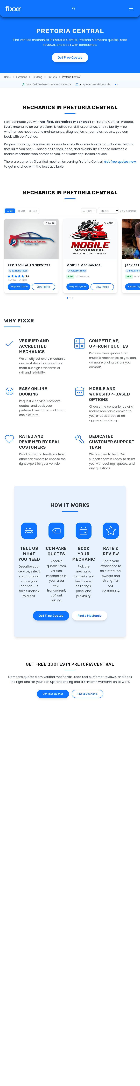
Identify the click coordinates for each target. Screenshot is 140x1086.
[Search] (74, 8)
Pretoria (52, 77)
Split (23, 210)
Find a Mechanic (89, 616)
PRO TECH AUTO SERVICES (29, 265)
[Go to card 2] (70, 298)
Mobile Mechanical (84, 265)
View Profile (43, 286)
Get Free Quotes (51, 616)
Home (7, 77)
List (11, 210)
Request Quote (19, 286)
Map (34, 210)
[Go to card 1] (67, 298)
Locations (21, 77)
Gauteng (37, 77)
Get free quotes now (120, 161)
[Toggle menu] (131, 8)
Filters (89, 210)
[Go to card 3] (72, 298)
